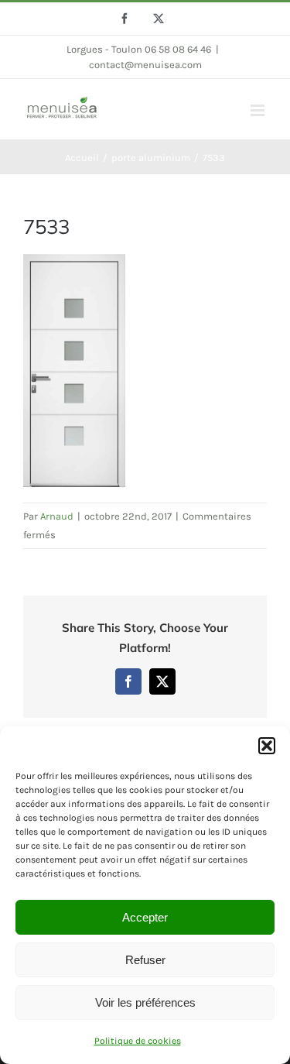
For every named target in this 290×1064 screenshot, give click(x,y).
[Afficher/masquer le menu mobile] (259, 110)
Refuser (145, 959)
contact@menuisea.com (145, 64)
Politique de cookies (137, 1040)
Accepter (145, 917)
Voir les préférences (145, 1002)
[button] (267, 745)
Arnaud (56, 516)
